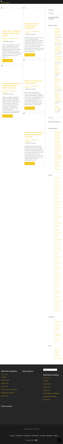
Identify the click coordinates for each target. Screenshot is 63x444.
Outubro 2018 (58, 233)
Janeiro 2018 (58, 256)
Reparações (49, 435)
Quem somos (4, 374)
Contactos (3, 377)
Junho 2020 (58, 182)
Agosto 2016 (58, 306)
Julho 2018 (57, 241)
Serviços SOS (4, 386)
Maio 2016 (57, 311)
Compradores (58, 322)
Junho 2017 (57, 277)
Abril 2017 (57, 282)
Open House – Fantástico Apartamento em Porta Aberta (11, 33)
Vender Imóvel (4, 383)
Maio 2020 (57, 184)
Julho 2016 (57, 309)
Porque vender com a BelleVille (9, 389)
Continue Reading (7, 60)
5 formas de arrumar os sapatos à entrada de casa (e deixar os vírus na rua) (58, 97)
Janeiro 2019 (58, 223)
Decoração (42, 435)
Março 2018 (58, 250)
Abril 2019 (57, 214)
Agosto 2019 (58, 207)
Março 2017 (57, 284)
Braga (56, 319)
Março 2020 (58, 189)
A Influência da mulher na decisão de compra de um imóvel (34, 134)
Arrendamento (35, 435)
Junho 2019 (57, 210)
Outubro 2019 (58, 201)
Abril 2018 (57, 248)
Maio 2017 (57, 280)
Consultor (12, 435)
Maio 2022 (57, 180)
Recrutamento (4, 396)
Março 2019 (58, 217)
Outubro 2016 (58, 300)
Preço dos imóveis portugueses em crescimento (31, 26)
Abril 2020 (57, 187)
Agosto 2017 (58, 273)
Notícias (57, 338)
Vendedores (58, 340)
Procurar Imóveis (5, 380)
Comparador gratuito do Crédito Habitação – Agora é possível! (11, 85)
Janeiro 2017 (58, 290)
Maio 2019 (57, 212)
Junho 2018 (58, 243)
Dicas (56, 332)
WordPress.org (58, 358)
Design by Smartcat (31, 440)
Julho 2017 (57, 275)
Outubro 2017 (58, 266)
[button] (59, 435)
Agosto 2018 (58, 239)
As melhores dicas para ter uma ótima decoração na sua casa (58, 49)
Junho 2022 (58, 177)
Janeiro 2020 (58, 191)
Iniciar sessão (58, 348)
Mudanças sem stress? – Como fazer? (58, 41)
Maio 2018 (57, 246)
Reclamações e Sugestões (7, 392)
